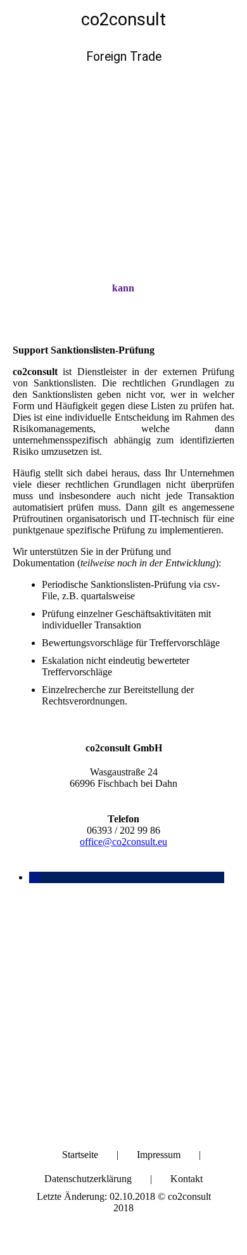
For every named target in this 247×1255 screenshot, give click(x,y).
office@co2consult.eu (123, 841)
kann (123, 288)
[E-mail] (34, 877)
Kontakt (186, 1178)
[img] (123, 146)
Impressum (158, 1154)
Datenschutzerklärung (88, 1178)
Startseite (80, 1154)
